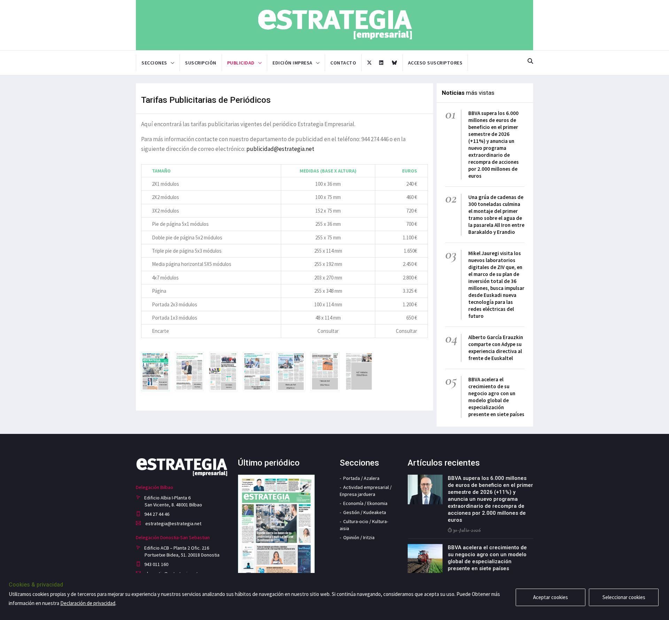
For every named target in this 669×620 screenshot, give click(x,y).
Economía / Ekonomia (365, 503)
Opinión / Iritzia (359, 537)
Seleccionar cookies (623, 597)
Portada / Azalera (361, 478)
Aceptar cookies (550, 597)
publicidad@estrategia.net (280, 149)
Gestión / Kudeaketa (364, 512)
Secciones (154, 63)
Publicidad (241, 63)
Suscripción (200, 63)
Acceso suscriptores (435, 63)
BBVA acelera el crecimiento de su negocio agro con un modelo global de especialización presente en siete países (496, 397)
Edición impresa (292, 63)
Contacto (343, 63)
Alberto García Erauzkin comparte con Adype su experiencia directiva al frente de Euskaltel (495, 347)
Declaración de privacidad (87, 603)
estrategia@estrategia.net (172, 523)
